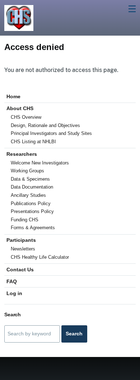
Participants (21, 240)
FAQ (11, 281)
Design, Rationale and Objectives (45, 125)
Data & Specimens (30, 179)
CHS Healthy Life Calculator (40, 257)
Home (13, 96)
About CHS (19, 108)
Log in (14, 293)
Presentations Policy (32, 211)
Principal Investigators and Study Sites (51, 133)
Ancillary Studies (28, 195)
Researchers (21, 154)
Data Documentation (32, 187)
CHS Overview (26, 117)
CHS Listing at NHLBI (33, 141)
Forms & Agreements (33, 227)
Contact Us (20, 269)
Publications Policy (31, 203)
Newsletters (23, 249)
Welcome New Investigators (40, 163)
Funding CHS (24, 219)
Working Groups (27, 170)
